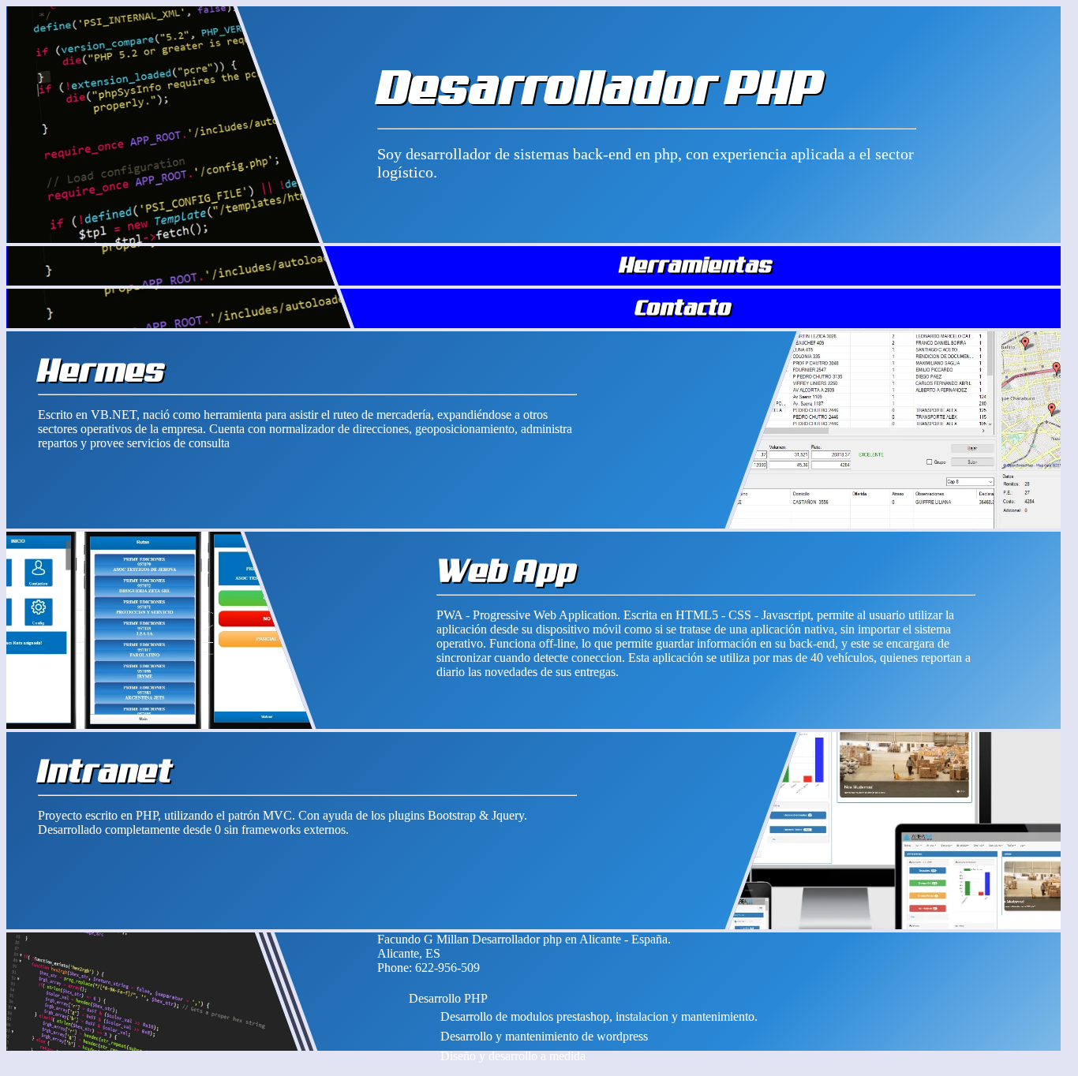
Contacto (683, 307)
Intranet (105, 770)
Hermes (101, 370)
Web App (506, 570)
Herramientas (696, 264)
